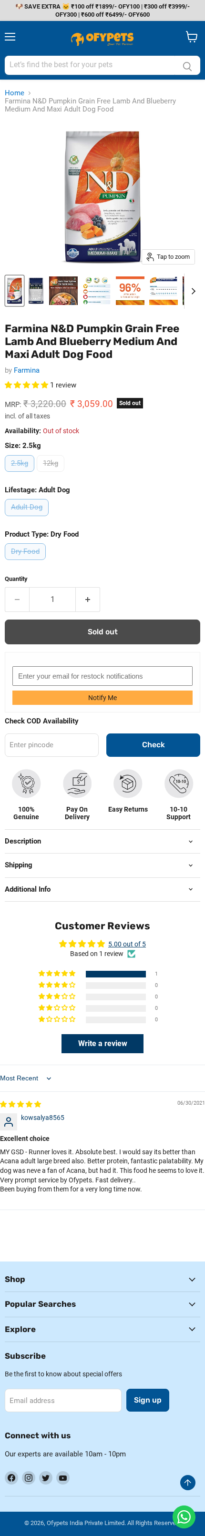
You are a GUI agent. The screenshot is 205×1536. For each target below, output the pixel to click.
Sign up (148, 1399)
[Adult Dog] (28, 518)
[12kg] (52, 474)
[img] (20, 1104)
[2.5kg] (21, 474)
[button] (27, 385)
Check (153, 744)
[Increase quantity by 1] (88, 599)
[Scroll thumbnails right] (191, 291)
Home (14, 93)
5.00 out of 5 (127, 944)
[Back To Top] (187, 1482)
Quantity (16, 578)
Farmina (27, 370)
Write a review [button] (102, 1043)
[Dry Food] (26, 562)
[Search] (187, 65)
